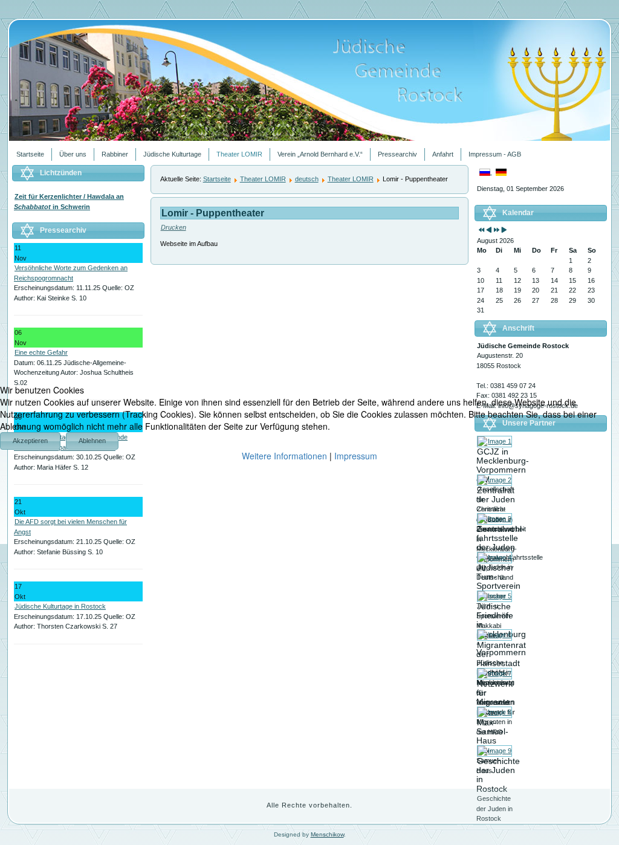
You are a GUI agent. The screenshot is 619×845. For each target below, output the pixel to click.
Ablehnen (92, 440)
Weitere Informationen (284, 456)
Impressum (355, 456)
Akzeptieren (30, 440)
